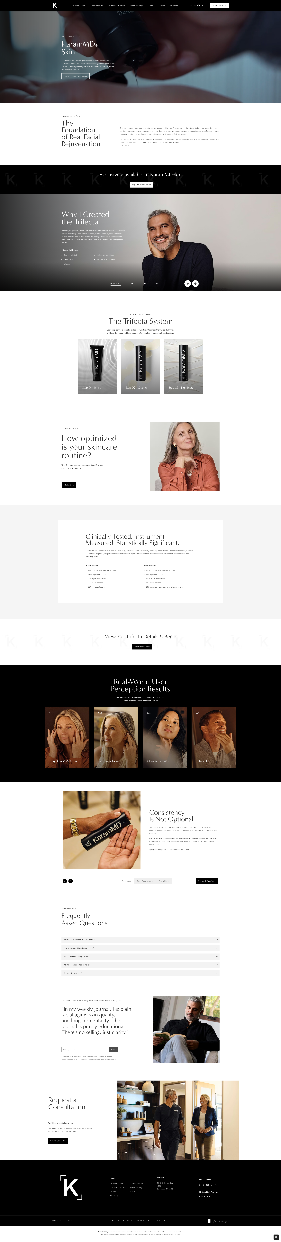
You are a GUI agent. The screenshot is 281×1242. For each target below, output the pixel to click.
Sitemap (166, 1221)
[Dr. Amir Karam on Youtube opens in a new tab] (198, 5)
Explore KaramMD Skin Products (75, 76)
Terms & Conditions (128, 1221)
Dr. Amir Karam (78, 5)
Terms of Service (108, 1060)
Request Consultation (219, 5)
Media (162, 5)
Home (63, 36)
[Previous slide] (187, 283)
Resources (174, 5)
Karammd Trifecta (74, 36)
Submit (114, 1050)
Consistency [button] (126, 881)
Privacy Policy (96, 1060)
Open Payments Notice (154, 1221)
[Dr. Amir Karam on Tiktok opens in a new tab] (202, 5)
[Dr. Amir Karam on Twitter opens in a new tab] (205, 5)
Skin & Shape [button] (164, 881)
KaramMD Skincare (117, 5)
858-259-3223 (175, 1234)
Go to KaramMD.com (142, 647)
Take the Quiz (69, 485)
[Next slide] (195, 283)
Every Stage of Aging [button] (145, 881)
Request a (66, 1103)
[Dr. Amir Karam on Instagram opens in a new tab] (191, 5)
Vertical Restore (96, 5)
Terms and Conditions (104, 1056)
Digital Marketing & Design (221, 1221)
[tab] (116, 283)
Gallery (151, 5)
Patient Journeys (136, 5)
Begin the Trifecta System (141, 185)
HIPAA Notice (141, 1221)
